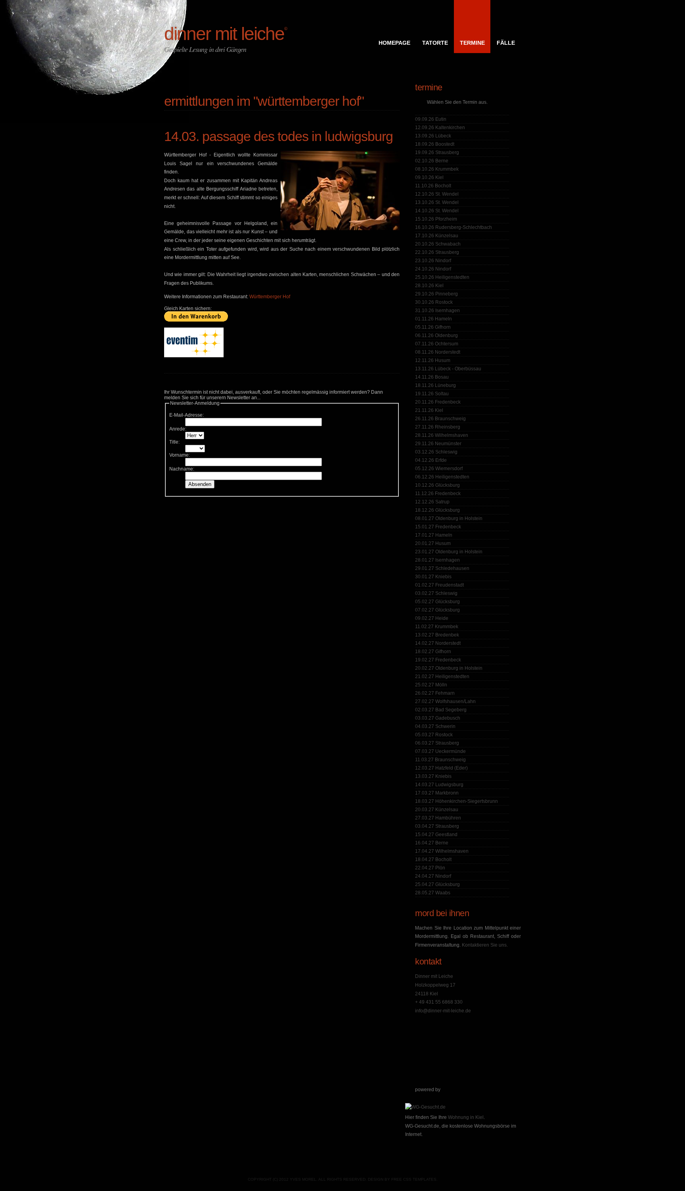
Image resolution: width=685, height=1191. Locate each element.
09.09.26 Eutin (430, 119)
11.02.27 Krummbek (436, 626)
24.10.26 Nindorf (433, 269)
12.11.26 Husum (432, 360)
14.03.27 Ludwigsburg (439, 784)
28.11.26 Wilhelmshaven (441, 435)
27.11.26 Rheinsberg (437, 427)
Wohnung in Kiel (466, 1117)
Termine (472, 43)
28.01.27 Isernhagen (437, 560)
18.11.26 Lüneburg (435, 385)
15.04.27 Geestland (436, 834)
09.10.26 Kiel (429, 177)
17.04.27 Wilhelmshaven (442, 851)
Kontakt (428, 961)
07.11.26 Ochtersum (436, 344)
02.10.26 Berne (431, 161)
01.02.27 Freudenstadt (439, 585)
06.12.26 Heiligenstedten (442, 477)
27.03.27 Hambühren (438, 818)
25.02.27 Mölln (431, 685)
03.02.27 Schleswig (436, 593)
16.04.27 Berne (431, 843)
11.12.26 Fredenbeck (438, 493)
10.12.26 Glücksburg (437, 485)
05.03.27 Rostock (434, 734)
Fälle (506, 43)
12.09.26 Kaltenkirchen (440, 127)
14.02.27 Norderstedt (438, 643)
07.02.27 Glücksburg (437, 610)
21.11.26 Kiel (429, 410)
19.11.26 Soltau (432, 393)
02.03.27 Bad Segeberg (441, 710)
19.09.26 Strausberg (437, 152)
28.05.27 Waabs (432, 893)
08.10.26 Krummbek (437, 169)
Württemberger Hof (269, 296)
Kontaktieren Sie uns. (485, 945)
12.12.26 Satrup (432, 502)
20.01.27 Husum (433, 543)
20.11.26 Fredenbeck (438, 402)
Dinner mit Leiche (225, 34)
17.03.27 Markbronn (437, 793)
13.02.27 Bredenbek (437, 635)
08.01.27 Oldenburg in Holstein (448, 518)
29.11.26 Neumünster (438, 443)
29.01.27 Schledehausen (442, 568)
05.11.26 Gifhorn (433, 327)
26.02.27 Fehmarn (435, 693)
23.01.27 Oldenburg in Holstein (448, 552)
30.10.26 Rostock (434, 302)
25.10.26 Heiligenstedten (442, 277)
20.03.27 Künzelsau (436, 809)
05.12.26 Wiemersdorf (439, 468)
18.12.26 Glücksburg (437, 510)
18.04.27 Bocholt (433, 859)
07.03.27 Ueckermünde (440, 751)
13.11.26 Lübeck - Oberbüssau (448, 369)
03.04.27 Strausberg (437, 826)
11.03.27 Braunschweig (440, 759)
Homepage (394, 43)
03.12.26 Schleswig (436, 452)
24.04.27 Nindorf (433, 876)
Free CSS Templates (413, 1179)
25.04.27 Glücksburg (437, 884)
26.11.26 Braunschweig (440, 418)
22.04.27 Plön (430, 868)
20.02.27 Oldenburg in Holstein (448, 668)
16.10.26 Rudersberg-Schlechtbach (453, 227)
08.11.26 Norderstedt (437, 352)
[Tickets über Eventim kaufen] (194, 355)
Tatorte (435, 43)
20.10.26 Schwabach (438, 244)
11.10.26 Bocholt (433, 186)
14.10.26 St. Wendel (437, 210)
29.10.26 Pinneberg (436, 294)
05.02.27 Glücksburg (437, 601)
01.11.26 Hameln (433, 319)
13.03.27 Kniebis (433, 776)
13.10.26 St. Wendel (437, 202)
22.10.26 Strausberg (437, 252)
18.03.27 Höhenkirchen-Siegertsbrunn (456, 801)
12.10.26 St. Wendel (437, 194)
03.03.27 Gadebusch (437, 718)
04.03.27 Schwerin (435, 726)
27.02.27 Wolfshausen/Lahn (445, 701)
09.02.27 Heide (431, 618)
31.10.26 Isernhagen (437, 310)
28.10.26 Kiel (429, 285)
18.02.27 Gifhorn (433, 651)
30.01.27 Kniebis (433, 576)
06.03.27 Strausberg (437, 743)
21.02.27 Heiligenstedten (442, 676)
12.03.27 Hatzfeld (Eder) (441, 768)
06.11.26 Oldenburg (436, 335)
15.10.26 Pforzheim (436, 219)
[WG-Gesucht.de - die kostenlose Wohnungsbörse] (425, 1107)
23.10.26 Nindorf (433, 260)
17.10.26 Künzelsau (436, 235)
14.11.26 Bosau (432, 377)
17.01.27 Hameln (433, 535)
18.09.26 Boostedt (434, 144)
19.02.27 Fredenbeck (438, 660)
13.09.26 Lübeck (433, 136)
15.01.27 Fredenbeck (438, 527)
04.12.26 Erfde (431, 460)
